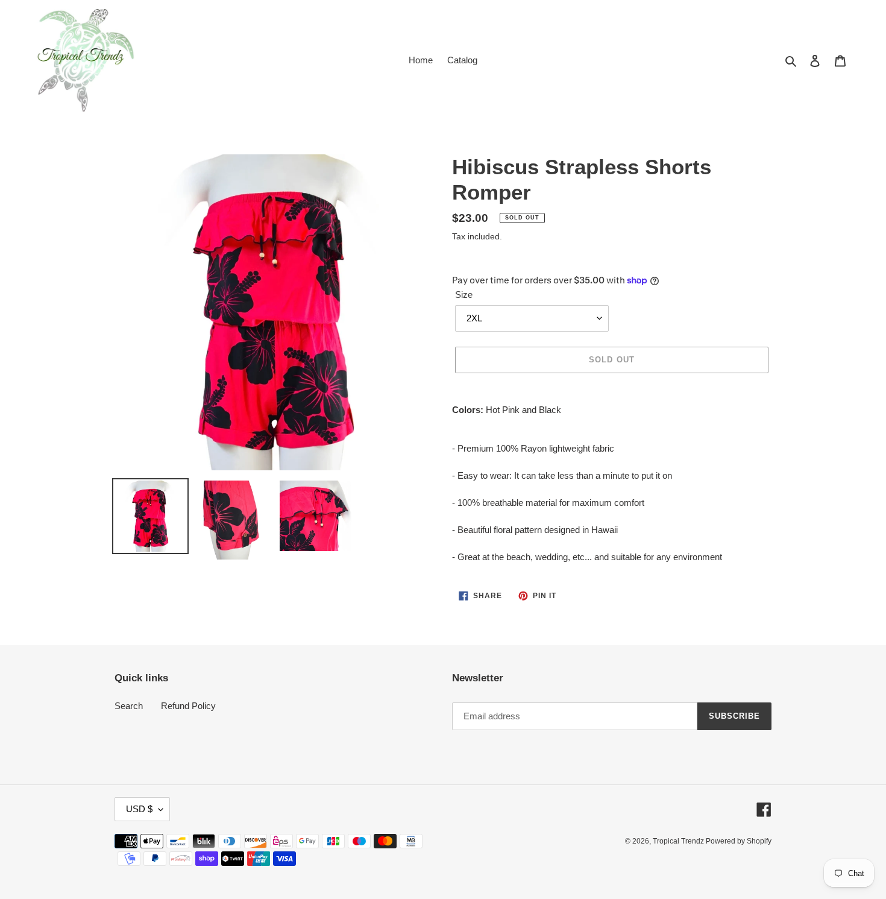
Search (129, 706)
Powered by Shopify (738, 841)
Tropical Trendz (679, 841)
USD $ (139, 809)
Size (464, 294)
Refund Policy (188, 706)
